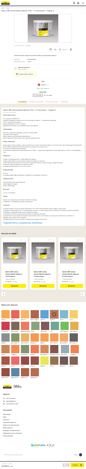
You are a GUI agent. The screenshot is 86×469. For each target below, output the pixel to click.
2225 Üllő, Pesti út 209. (12, 404)
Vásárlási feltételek (8, 436)
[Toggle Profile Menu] (78, 3)
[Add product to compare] (55, 50)
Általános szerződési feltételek (11, 425)
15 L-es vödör (48, 95)
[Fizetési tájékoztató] (43, 446)
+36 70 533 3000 (10, 398)
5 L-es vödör (38, 95)
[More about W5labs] (80, 454)
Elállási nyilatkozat (8, 428)
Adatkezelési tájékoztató (9, 422)
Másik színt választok (43, 88)
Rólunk (4, 417)
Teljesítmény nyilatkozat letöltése (22, 223)
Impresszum (6, 419)
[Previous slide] (3, 294)
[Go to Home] (7, 3)
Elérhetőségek (6, 414)
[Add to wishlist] (50, 50)
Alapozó (8, 8)
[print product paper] (71, 50)
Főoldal (2, 8)
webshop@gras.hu (11, 401)
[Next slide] (83, 294)
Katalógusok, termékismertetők (11, 430)
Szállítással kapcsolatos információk (12, 433)
